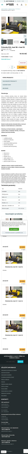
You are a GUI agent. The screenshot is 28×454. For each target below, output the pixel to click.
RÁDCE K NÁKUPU (5, 379)
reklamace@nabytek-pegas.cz (7, 444)
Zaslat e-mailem (6, 73)
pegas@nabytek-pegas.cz (6, 431)
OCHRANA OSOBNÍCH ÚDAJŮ (7, 377)
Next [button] (26, 41)
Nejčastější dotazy (5, 59)
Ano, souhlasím (14, 229)
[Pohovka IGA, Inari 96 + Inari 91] (14, 25)
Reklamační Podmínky (6, 393)
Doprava (3, 381)
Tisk (21, 73)
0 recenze (12, 50)
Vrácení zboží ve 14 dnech (6, 391)
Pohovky (17, 9)
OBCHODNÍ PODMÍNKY (6, 374)
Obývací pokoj (12, 9)
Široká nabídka (4, 388)
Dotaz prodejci (15, 73)
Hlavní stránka (4, 9)
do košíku (22, 247)
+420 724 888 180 (10, 1)
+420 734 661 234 (5, 436)
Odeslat (20, 361)
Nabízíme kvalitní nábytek (6, 384)
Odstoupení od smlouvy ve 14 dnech (9, 370)
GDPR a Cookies (4, 386)
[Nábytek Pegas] (10, 5)
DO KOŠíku (22, 67)
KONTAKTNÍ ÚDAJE (5, 372)
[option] (4, 41)
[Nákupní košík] (26, 4)
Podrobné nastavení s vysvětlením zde (14, 232)
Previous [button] (2, 41)
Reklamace (4, 395)
